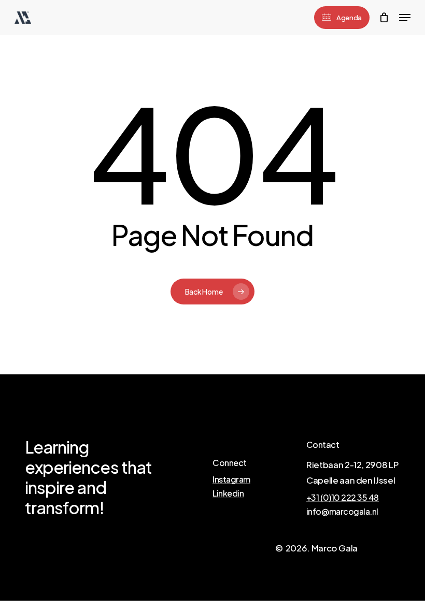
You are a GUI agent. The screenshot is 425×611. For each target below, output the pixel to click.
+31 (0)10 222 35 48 (342, 497)
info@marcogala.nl (342, 511)
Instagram (231, 479)
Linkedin (228, 493)
